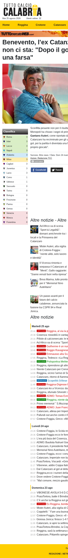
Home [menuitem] (6, 25)
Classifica (9, 131)
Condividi (40, 170)
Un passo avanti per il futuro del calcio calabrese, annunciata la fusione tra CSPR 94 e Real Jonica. (48, 304)
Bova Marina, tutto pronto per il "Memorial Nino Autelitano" (54, 283)
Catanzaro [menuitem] (60, 25)
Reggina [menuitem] (23, 25)
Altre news (44, 155)
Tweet (58, 170)
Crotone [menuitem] (41, 25)
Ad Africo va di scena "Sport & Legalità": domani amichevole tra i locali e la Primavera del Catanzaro (48, 234)
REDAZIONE (55, 554)
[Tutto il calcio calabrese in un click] (22, 10)
